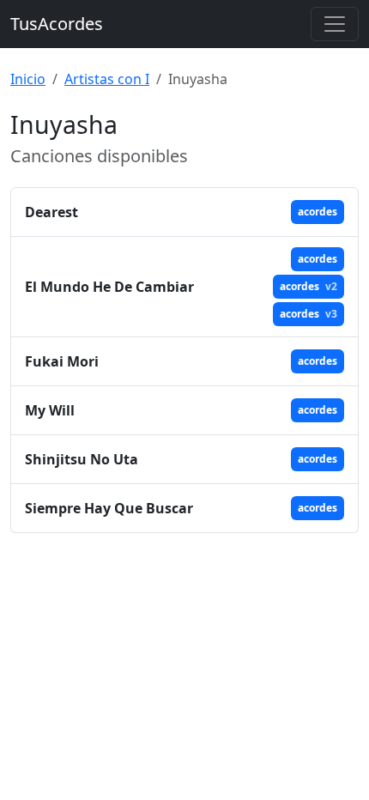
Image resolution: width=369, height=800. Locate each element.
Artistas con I (106, 79)
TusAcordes (56, 23)
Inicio (27, 79)
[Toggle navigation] (335, 24)
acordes (317, 211)
